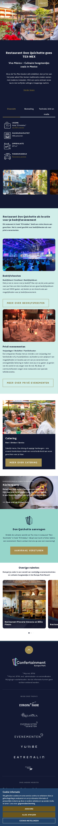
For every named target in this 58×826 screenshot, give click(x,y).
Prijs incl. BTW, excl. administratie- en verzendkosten (29, 676)
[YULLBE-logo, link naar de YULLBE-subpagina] (29, 746)
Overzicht (11, 109)
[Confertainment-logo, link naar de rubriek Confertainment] (9, 3)
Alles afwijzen (29, 815)
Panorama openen (19, 156)
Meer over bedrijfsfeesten (26, 303)
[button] (25, 171)
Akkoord (29, 809)
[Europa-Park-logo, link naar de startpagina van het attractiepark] (29, 705)
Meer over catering (23, 462)
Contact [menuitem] (43, 3)
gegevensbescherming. (26, 803)
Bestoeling (29, 109)
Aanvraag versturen (28, 550)
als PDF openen (18, 127)
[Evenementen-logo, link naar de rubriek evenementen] (29, 736)
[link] (29, 650)
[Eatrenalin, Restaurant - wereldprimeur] (29, 757)
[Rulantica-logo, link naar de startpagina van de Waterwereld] (29, 715)
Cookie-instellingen (28, 821)
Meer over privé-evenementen (28, 383)
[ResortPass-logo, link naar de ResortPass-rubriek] (29, 767)
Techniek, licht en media (46, 111)
